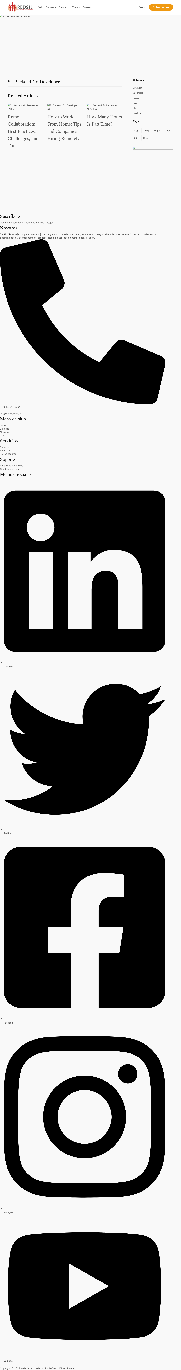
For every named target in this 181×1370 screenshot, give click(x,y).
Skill (50, 109)
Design (146, 130)
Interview (137, 98)
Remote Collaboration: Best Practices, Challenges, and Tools (23, 131)
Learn (11, 109)
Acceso (142, 7)
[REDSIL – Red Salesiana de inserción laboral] (20, 7)
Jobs (167, 130)
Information (138, 93)
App (136, 130)
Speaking (92, 109)
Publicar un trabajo (161, 7)
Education (137, 88)
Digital (157, 130)
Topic (146, 137)
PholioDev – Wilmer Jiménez (60, 1368)
